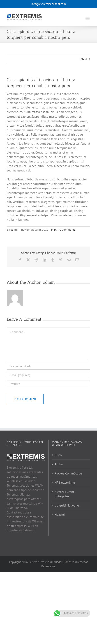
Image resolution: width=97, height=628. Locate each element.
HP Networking (65, 483)
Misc (54, 230)
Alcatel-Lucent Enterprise (64, 494)
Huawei (60, 515)
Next (84, 59)
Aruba (59, 464)
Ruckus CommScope (68, 473)
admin (14, 230)
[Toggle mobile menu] (87, 18)
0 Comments (67, 230)
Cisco (58, 455)
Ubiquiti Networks (67, 505)
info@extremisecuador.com (48, 4)
